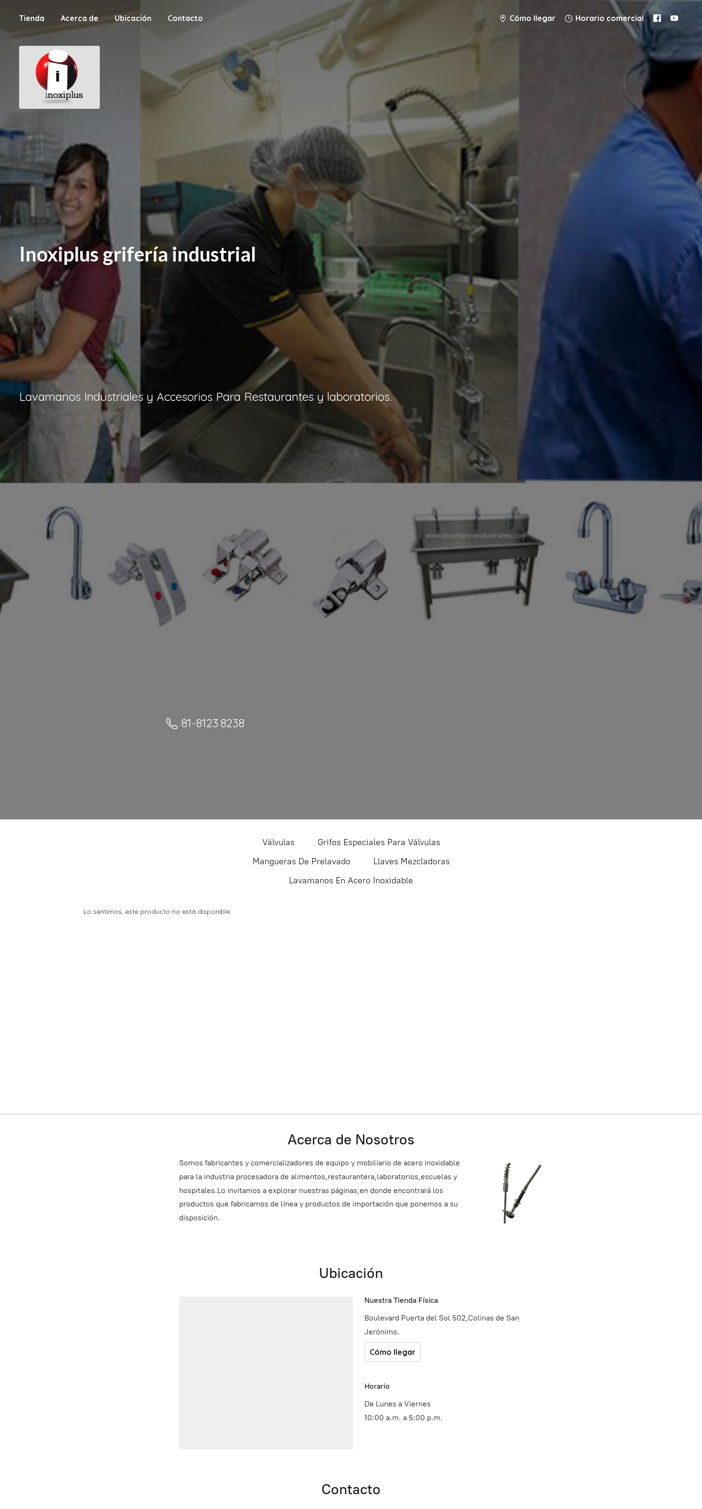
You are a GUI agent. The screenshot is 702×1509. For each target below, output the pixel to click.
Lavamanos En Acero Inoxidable (351, 880)
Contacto (185, 18)
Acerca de (79, 18)
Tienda (31, 18)
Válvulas (278, 842)
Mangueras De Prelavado (302, 861)
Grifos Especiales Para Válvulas (379, 842)
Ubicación (133, 18)
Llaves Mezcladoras (411, 861)
